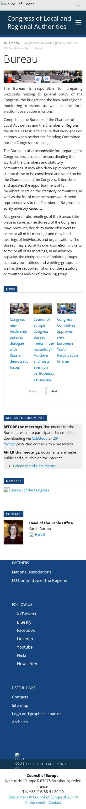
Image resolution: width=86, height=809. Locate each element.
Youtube (25, 647)
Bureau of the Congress (30, 490)
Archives (20, 722)
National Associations (31, 572)
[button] (43, 5)
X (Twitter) (26, 613)
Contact (54, 802)
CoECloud (40, 438)
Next (53, 391)
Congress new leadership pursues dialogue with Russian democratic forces (19, 343)
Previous (35, 391)
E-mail (40, 534)
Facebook (26, 630)
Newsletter (27, 663)
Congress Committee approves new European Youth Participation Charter (67, 340)
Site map (20, 705)
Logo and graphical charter (36, 713)
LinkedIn (25, 638)
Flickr (22, 655)
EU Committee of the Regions (39, 580)
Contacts (20, 697)
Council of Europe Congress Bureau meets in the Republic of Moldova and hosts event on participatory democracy (43, 349)
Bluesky (24, 622)
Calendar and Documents (34, 465)
